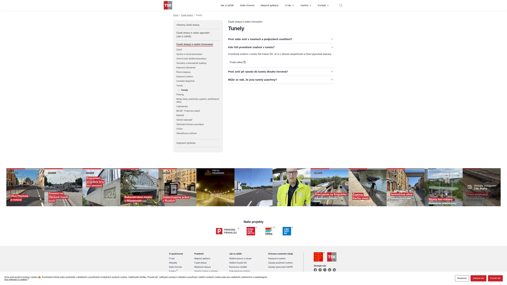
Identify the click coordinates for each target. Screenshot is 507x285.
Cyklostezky (182, 106)
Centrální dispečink (185, 81)
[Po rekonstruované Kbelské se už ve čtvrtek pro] (292, 187)
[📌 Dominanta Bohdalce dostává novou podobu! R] (139, 187)
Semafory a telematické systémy (191, 63)
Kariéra (304, 5)
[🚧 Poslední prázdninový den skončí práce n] (63, 187)
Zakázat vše (478, 278)
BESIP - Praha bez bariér (188, 111)
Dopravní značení (184, 76)
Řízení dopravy (183, 72)
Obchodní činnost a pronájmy (190, 124)
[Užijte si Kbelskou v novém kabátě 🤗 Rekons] (253, 187)
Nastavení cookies (276, 258)
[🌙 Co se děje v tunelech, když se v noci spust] (215, 187)
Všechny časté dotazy (187, 25)
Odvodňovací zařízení (186, 133)
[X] (324, 270)
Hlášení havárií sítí (238, 263)
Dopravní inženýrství (186, 67)
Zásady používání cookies (280, 263)
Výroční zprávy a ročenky (206, 271)
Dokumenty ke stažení (239, 271)
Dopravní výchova (185, 143)
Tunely (179, 85)
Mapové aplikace (269, 5)
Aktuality (173, 263)
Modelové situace (202, 267)
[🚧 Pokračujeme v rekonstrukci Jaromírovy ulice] (406, 187)
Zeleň (179, 50)
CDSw (179, 129)
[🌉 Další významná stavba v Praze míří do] (101, 187)
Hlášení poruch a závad (240, 258)
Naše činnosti (247, 5)
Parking (180, 94)
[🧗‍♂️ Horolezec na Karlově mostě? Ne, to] (368, 187)
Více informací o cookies (15, 279)
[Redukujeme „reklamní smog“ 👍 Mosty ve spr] (444, 187)
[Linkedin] (329, 270)
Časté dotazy (187, 15)
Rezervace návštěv (238, 267)
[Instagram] (320, 270)
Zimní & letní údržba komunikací (191, 59)
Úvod (175, 15)
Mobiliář (180, 115)
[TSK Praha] (168, 5)
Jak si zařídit (227, 5)
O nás (288, 5)
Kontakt (322, 5)
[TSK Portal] (334, 270)
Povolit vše (495, 278)
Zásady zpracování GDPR (280, 267)
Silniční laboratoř (184, 120)
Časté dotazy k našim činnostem (194, 44)
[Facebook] (315, 270)
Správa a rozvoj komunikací (189, 54)
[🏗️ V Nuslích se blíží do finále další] (177, 187)
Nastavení (462, 278)
